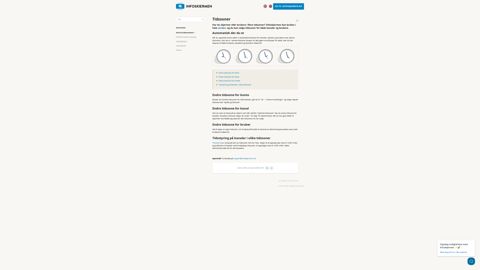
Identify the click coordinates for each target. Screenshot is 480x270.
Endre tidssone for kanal (229, 77)
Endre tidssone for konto (229, 73)
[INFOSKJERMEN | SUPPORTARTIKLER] (195, 6)
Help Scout (300, 186)
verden (222, 27)
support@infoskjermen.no (244, 158)
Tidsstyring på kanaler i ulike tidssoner (235, 85)
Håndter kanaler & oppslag (186, 37)
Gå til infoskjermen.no (288, 6)
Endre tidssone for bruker (229, 81)
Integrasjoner (181, 46)
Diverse (179, 50)
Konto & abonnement (185, 33)
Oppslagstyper (181, 41)
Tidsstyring (217, 143)
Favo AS (282, 186)
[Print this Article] (297, 21)
